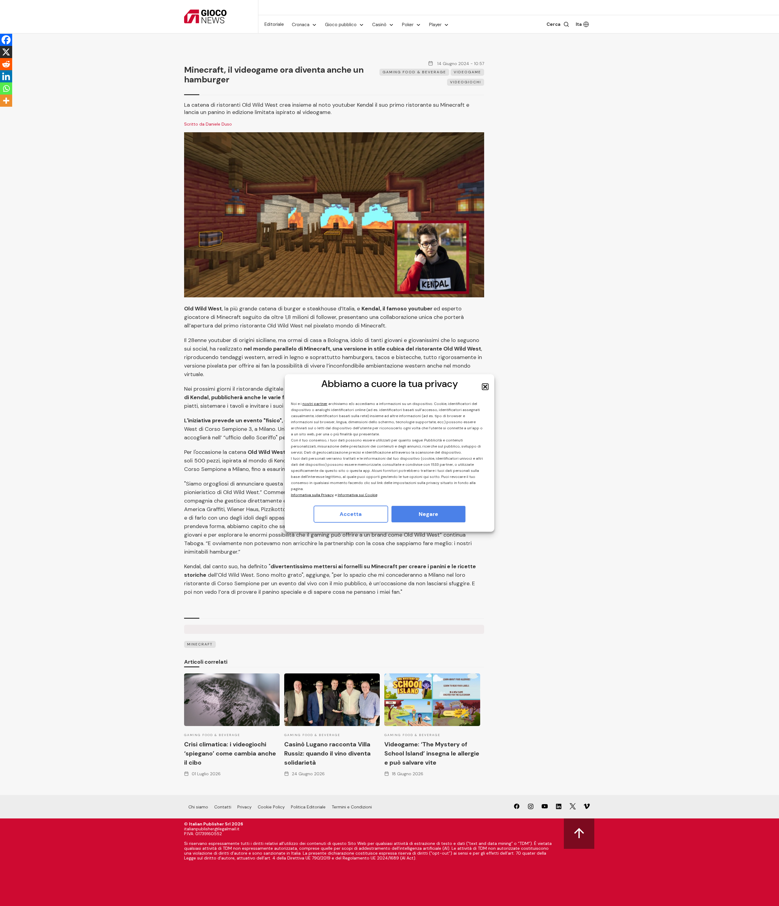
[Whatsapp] (6, 88)
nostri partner (314, 403)
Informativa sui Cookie (357, 495)
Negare (428, 514)
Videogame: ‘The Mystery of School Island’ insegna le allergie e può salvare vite (431, 753)
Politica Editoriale (308, 807)
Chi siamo (198, 807)
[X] (6, 52)
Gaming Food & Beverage (414, 72)
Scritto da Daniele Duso (208, 124)
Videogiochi (465, 82)
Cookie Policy (271, 807)
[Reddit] (6, 64)
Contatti (222, 807)
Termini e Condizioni (352, 807)
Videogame (467, 72)
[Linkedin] (6, 76)
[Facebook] (6, 40)
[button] (485, 387)
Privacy (244, 807)
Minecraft (200, 644)
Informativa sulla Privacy (312, 495)
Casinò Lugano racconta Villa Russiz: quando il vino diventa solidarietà (327, 753)
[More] (6, 101)
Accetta (351, 514)
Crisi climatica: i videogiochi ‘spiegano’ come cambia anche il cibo (230, 753)
